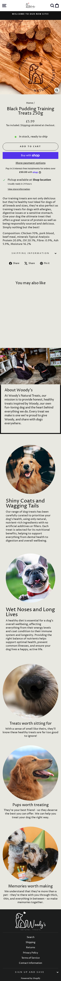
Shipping (25, 125)
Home (29, 103)
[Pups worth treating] (30, 773)
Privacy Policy (30, 952)
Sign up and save (29, 972)
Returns (30, 947)
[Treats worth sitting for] (30, 691)
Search (30, 937)
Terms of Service (30, 958)
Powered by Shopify (30, 978)
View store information (19, 189)
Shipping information (31, 253)
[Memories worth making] (30, 854)
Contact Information (30, 963)
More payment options (31, 163)
